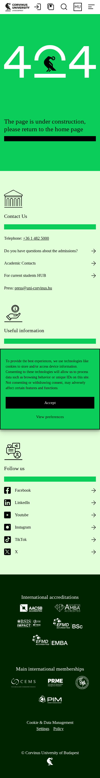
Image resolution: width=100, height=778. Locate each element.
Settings (42, 728)
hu (78, 7)
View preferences (50, 417)
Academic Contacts (20, 263)
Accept (50, 403)
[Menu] (91, 7)
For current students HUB (25, 275)
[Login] (37, 7)
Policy (58, 728)
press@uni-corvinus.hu (33, 288)
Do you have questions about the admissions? (41, 251)
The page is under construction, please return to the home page (45, 125)
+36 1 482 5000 (36, 238)
